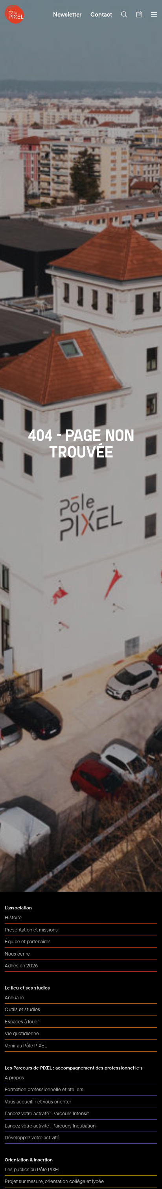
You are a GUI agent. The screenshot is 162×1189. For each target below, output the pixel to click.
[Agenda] (139, 14)
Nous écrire (17, 953)
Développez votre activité (32, 1137)
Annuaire (14, 997)
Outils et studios (22, 1009)
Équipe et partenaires (28, 941)
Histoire (13, 917)
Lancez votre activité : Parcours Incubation (50, 1125)
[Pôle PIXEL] (14, 14)
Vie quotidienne (22, 1033)
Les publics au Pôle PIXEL (33, 1169)
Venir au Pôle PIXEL (26, 1045)
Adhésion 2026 (21, 965)
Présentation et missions (31, 929)
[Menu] (154, 14)
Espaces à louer (22, 1021)
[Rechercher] (124, 14)
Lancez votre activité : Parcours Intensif (47, 1113)
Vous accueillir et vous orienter (38, 1101)
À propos (14, 1077)
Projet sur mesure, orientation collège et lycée (54, 1181)
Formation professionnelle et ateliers (44, 1089)
